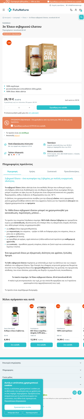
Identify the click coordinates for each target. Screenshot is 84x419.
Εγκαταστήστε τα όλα (22, 407)
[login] (76, 10)
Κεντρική (8, 18)
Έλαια (24, 18)
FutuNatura (6, 23)
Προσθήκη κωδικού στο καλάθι (66, 2)
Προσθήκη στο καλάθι (58, 107)
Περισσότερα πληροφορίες (15, 401)
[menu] (4, 10)
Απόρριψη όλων (13, 413)
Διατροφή (16, 18)
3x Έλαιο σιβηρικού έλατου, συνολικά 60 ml (44, 18)
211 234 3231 (34, 113)
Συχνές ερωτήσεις (58, 5)
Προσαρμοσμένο (32, 413)
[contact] (71, 10)
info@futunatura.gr (75, 5)
